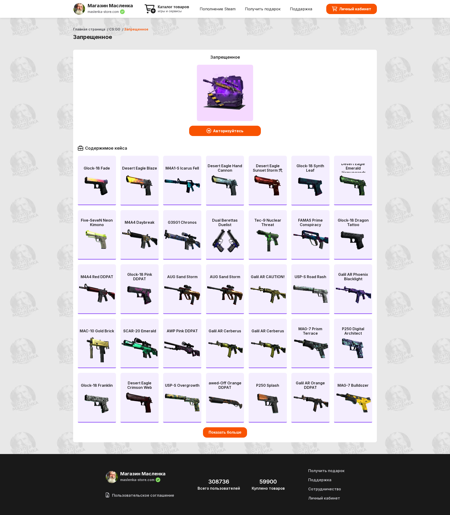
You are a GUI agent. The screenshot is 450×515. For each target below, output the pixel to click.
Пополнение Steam (218, 9)
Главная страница (89, 29)
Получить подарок (263, 9)
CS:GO (114, 29)
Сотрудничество (324, 489)
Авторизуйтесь (228, 131)
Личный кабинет (355, 9)
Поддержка (301, 9)
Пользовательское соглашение (142, 495)
